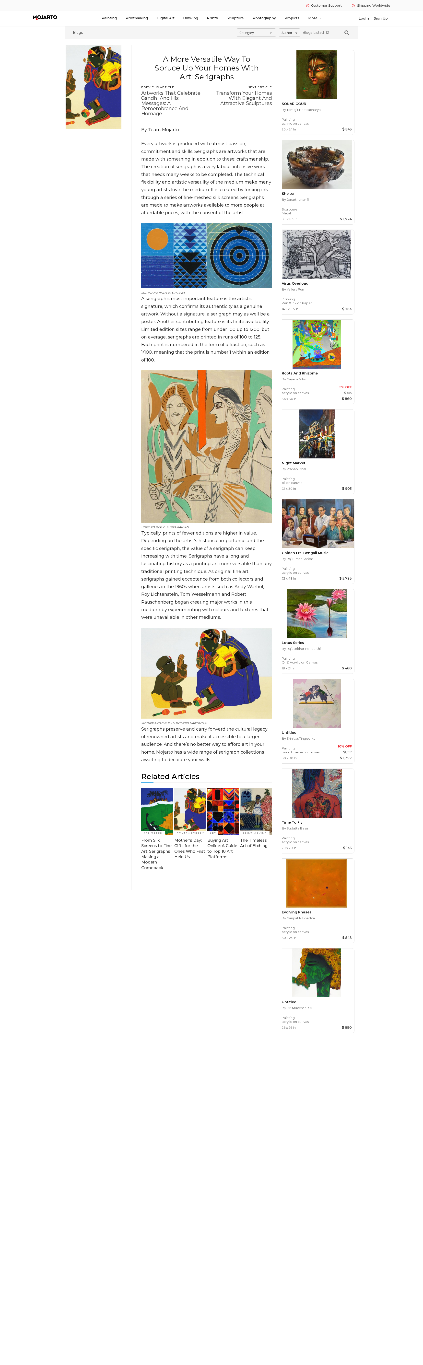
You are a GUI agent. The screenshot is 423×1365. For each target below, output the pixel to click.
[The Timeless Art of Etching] (256, 811)
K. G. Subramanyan (174, 527)
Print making (255, 833)
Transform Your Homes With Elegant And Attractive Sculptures (244, 98)
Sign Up (381, 18)
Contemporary (190, 833)
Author (287, 32)
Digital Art (166, 18)
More (315, 18)
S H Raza (178, 292)
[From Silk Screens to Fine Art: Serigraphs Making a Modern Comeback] (157, 811)
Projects (291, 18)
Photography (264, 18)
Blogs (78, 32)
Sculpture (235, 18)
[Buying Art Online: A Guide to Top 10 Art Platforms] (223, 811)
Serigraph (153, 833)
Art (213, 833)
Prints (212, 18)
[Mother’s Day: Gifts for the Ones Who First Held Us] (190, 811)
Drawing (190, 18)
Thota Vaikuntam (193, 723)
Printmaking (137, 18)
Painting (109, 18)
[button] (343, 32)
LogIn (364, 18)
